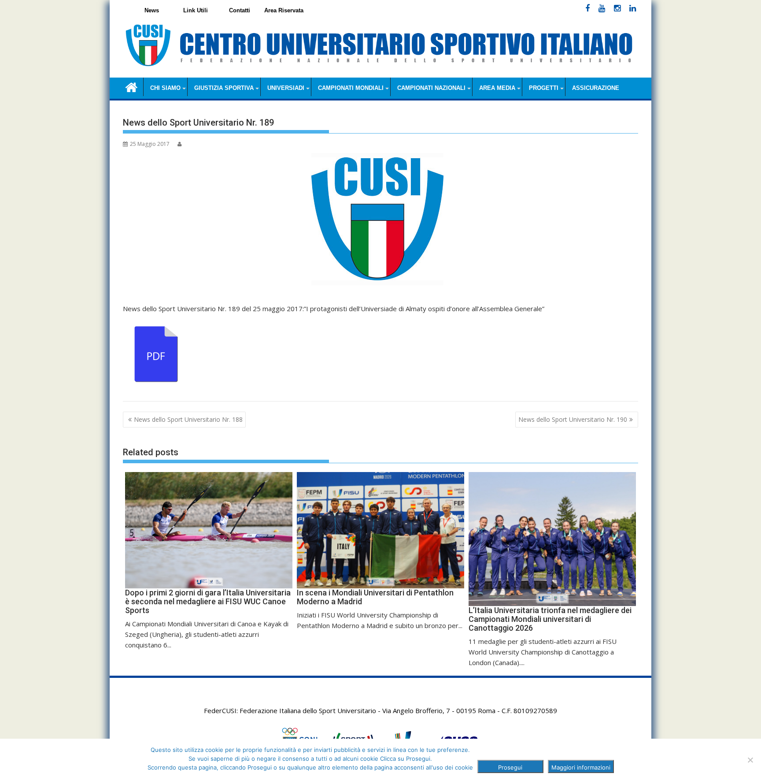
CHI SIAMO (165, 88)
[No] (750, 759)
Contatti (239, 10)
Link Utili (195, 10)
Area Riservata (283, 10)
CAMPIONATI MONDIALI (351, 88)
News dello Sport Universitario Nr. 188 (188, 419)
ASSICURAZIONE (595, 88)
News (151, 10)
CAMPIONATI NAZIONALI (431, 88)
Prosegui (510, 767)
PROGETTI (543, 88)
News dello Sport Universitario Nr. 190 (572, 419)
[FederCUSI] (131, 86)
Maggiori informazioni (580, 767)
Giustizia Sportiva (224, 88)
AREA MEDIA (497, 88)
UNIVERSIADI (285, 88)
